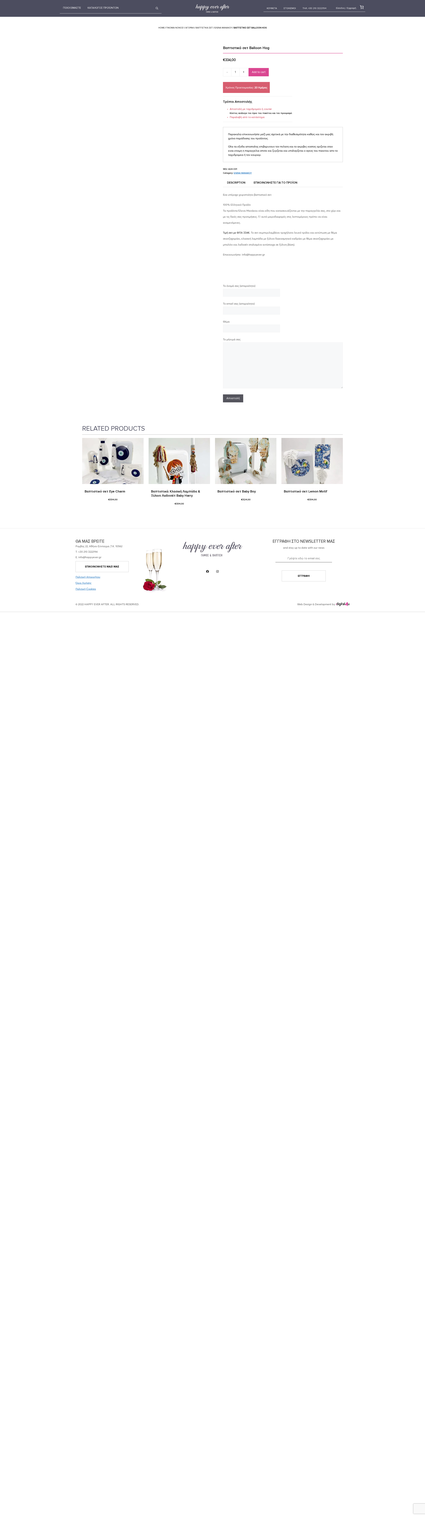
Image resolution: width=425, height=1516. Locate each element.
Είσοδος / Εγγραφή (346, 8)
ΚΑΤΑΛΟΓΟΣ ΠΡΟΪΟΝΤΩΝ (103, 7)
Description (236, 182)
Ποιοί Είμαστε (72, 7)
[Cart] (361, 7)
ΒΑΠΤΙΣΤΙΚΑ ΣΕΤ (204, 27)
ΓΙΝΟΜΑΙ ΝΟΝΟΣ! (175, 27)
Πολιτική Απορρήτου (88, 577)
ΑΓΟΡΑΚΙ (189, 27)
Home (161, 27)
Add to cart (258, 72)
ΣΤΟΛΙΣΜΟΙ (290, 8)
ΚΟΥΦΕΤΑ (272, 8)
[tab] (236, 182)
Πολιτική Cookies (86, 589)
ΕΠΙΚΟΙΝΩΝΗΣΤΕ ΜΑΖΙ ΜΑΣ (102, 566)
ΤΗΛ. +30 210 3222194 (314, 8)
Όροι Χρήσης (83, 583)
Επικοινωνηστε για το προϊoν (275, 182)
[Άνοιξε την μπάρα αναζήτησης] (157, 8)
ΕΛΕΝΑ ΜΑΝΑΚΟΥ (223, 27)
